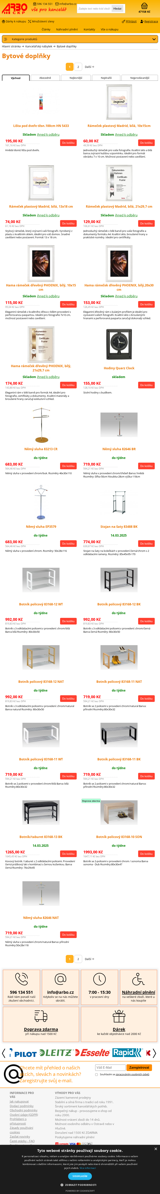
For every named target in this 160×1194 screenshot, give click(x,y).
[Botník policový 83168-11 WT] (41, 746)
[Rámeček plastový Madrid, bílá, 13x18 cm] (41, 200)
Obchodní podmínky (23, 1110)
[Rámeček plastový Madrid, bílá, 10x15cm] (119, 119)
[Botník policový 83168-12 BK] (119, 591)
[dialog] (80, 1169)
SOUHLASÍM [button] (80, 1176)
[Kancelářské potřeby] (23, 10)
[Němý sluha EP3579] (41, 520)
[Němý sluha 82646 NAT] (41, 905)
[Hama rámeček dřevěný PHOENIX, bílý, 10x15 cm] (41, 281)
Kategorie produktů (24, 39)
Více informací (88, 1168)
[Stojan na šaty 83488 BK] (119, 513)
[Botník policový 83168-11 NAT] (119, 668)
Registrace (151, 21)
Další (88, 67)
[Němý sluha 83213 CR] (41, 442)
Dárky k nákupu (16, 21)
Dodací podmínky (22, 1106)
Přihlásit (131, 21)
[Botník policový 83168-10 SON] (119, 824)
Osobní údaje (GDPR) (24, 1115)
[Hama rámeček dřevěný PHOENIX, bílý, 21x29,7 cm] (41, 362)
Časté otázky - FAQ (22, 1141)
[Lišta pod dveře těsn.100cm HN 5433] (41, 114)
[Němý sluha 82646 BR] (119, 436)
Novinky (58, 1140)
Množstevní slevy (43, 21)
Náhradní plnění (138, 992)
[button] (79, 1185)
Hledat (117, 8)
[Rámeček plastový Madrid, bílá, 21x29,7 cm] (119, 200)
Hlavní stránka (11, 46)
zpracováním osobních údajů (132, 1074)
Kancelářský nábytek (38, 46)
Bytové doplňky (66, 46)
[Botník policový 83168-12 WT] (41, 591)
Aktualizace (70, 1140)
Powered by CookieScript (80, 1190)
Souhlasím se (124, 1074)
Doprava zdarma (41, 1029)
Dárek (119, 1029)
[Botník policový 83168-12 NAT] (41, 668)
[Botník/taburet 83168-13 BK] (41, 824)
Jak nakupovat (19, 1101)
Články (46, 29)
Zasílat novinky (20, 1136)
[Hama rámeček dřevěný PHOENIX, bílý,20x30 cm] (119, 281)
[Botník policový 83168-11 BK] (119, 746)
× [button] (155, 1149)
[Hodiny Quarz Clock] (119, 362)
